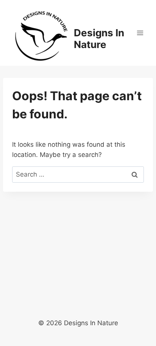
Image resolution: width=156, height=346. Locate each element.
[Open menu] (140, 33)
